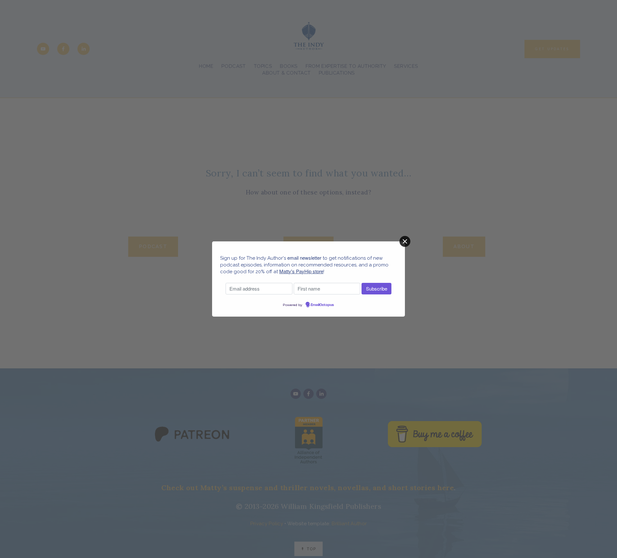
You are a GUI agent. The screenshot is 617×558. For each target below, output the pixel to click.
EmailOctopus (322, 305)
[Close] (404, 241)
